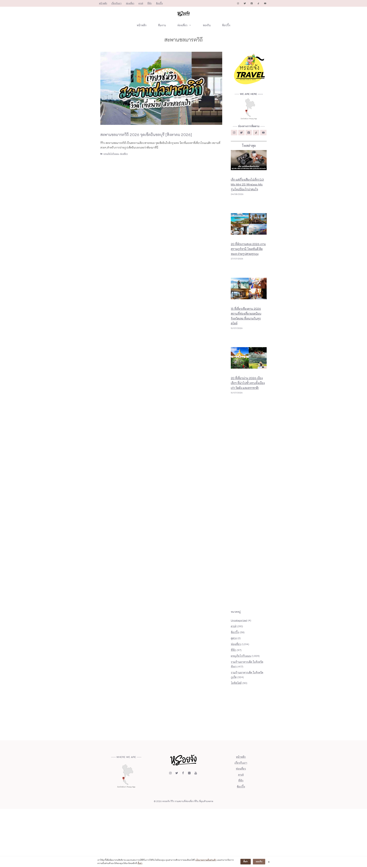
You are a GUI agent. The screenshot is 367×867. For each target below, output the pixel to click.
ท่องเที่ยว (130, 3)
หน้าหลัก (103, 3)
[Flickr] (189, 773)
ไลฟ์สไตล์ (236, 683)
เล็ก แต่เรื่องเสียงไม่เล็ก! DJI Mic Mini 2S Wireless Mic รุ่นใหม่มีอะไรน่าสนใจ (247, 184)
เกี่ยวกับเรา (116, 3)
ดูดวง (234, 638)
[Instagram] (170, 773)
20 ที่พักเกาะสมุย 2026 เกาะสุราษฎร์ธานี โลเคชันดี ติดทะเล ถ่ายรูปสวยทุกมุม (248, 249)
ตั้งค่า (140, 863)
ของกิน (207, 25)
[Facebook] (183, 773)
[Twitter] (176, 773)
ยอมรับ (259, 861)
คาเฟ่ (140, 3)
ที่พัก (149, 3)
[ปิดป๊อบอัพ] (269, 862)
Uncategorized (239, 620)
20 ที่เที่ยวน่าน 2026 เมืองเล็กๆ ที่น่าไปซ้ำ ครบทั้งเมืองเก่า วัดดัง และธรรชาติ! (248, 383)
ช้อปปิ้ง (159, 3)
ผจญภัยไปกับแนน (111, 153)
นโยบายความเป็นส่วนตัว (205, 860)
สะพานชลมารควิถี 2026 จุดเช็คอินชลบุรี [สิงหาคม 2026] (146, 134)
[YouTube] (195, 773)
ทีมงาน (162, 25)
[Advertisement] (249, 407)
